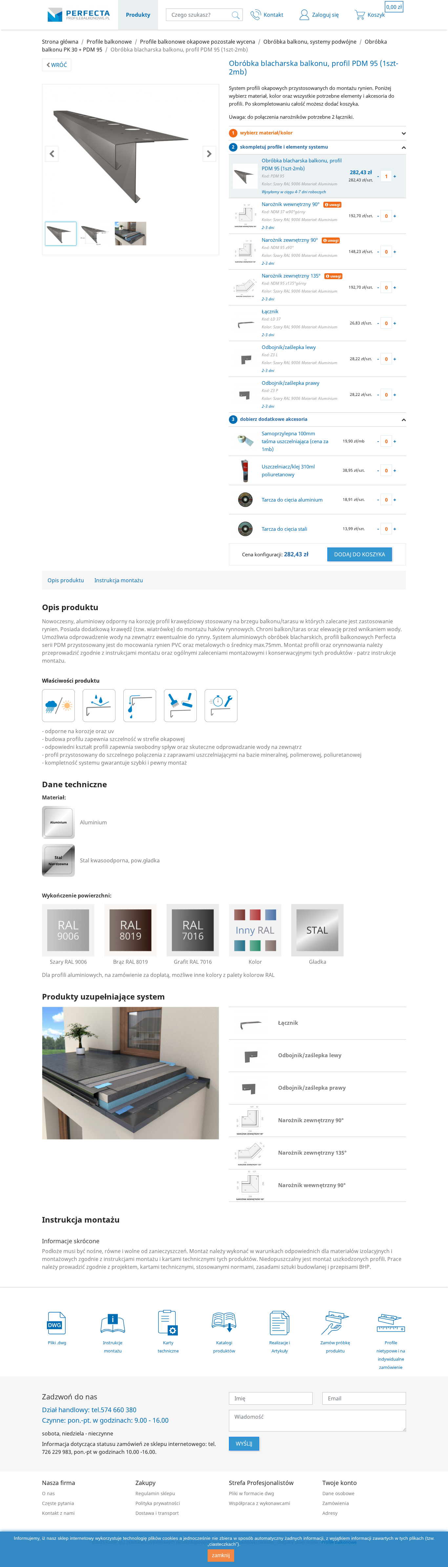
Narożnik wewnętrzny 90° (291, 204)
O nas (48, 1493)
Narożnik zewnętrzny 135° (292, 275)
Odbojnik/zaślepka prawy (290, 383)
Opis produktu (66, 580)
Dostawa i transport (157, 1513)
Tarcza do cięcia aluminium (292, 499)
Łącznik (270, 311)
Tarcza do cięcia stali (284, 529)
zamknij (221, 1555)
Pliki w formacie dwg (251, 1493)
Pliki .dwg (57, 1343)
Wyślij (244, 1443)
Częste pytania (58, 1503)
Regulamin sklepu (155, 1493)
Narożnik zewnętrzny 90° (290, 240)
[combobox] (204, 15)
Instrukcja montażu (118, 580)
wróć (58, 65)
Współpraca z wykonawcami (259, 1503)
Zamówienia (335, 1503)
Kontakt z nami (58, 1513)
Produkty (138, 14)
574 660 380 (118, 1410)
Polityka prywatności (157, 1503)
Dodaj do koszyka (359, 554)
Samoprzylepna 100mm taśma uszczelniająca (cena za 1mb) (295, 441)
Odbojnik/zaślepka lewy (289, 347)
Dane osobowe (338, 1493)
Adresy (329, 1513)
